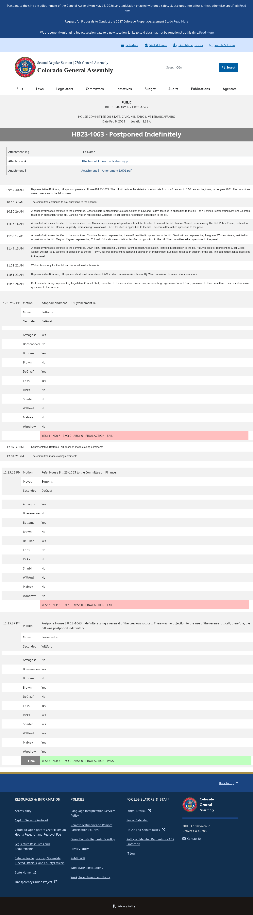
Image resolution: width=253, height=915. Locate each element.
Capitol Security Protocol (31, 820)
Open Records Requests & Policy (93, 839)
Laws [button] (40, 89)
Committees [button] (95, 89)
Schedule (132, 45)
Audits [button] (173, 89)
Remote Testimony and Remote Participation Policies (91, 827)
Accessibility (23, 811)
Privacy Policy (79, 849)
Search (231, 67)
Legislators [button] (64, 89)
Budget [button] (150, 89)
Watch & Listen (225, 45)
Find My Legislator (190, 45)
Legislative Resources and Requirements (32, 846)
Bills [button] (19, 89)
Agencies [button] (230, 89)
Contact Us (194, 839)
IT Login (131, 853)
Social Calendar (137, 820)
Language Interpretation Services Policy (93, 813)
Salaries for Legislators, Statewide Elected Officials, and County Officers (39, 860)
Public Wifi (78, 858)
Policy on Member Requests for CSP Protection (150, 841)
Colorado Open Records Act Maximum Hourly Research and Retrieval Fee (40, 832)
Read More (181, 21)
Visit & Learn (158, 45)
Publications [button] (200, 89)
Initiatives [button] (124, 89)
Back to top (226, 783)
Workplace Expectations (87, 868)
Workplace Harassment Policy (90, 877)
